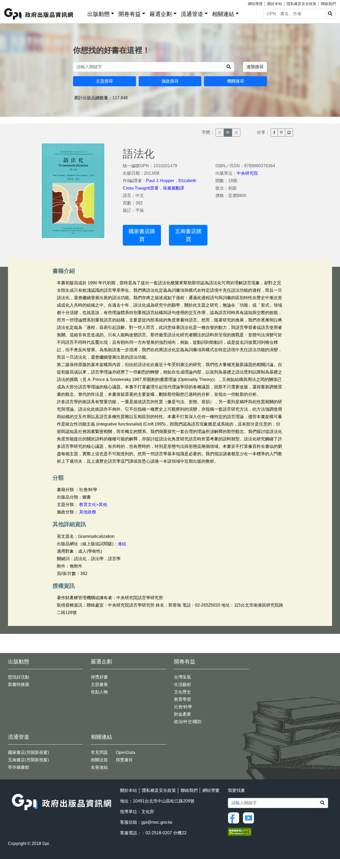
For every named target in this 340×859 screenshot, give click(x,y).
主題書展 (99, 684)
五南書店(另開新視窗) (28, 760)
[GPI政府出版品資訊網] (39, 14)
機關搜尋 (235, 81)
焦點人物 (99, 692)
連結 (122, 544)
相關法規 (99, 760)
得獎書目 (124, 760)
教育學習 (182, 699)
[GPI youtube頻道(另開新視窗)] (250, 817)
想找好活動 (18, 677)
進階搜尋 (255, 67)
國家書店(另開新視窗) (28, 752)
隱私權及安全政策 (301, 4)
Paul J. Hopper (160, 180)
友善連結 (99, 767)
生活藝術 (182, 684)
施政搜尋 (170, 81)
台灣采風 (182, 677)
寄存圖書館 (18, 767)
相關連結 (223, 14)
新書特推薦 (18, 684)
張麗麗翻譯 (173, 188)
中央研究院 (247, 173)
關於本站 (274, 4)
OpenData (125, 752)
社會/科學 (183, 707)
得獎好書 (99, 677)
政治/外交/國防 (188, 721)
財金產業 (182, 714)
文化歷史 (182, 692)
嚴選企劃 (161, 14)
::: (81, 13)
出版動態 (98, 14)
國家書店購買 (142, 235)
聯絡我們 (328, 4)
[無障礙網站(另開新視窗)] (239, 831)
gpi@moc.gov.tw (156, 822)
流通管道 (192, 14)
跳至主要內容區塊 (15, 3)
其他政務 (87, 512)
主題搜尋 (104, 81)
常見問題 (99, 752)
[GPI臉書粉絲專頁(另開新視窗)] (235, 817)
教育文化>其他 (93, 504)
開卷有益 (129, 14)
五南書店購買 (188, 235)
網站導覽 (255, 4)
